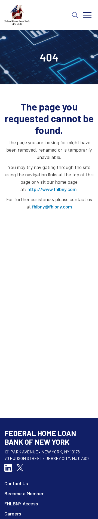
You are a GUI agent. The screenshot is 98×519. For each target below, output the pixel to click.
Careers (12, 514)
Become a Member (24, 493)
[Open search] (75, 15)
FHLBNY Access (21, 503)
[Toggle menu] (87, 15)
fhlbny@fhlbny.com (52, 207)
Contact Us (16, 483)
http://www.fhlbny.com (51, 189)
